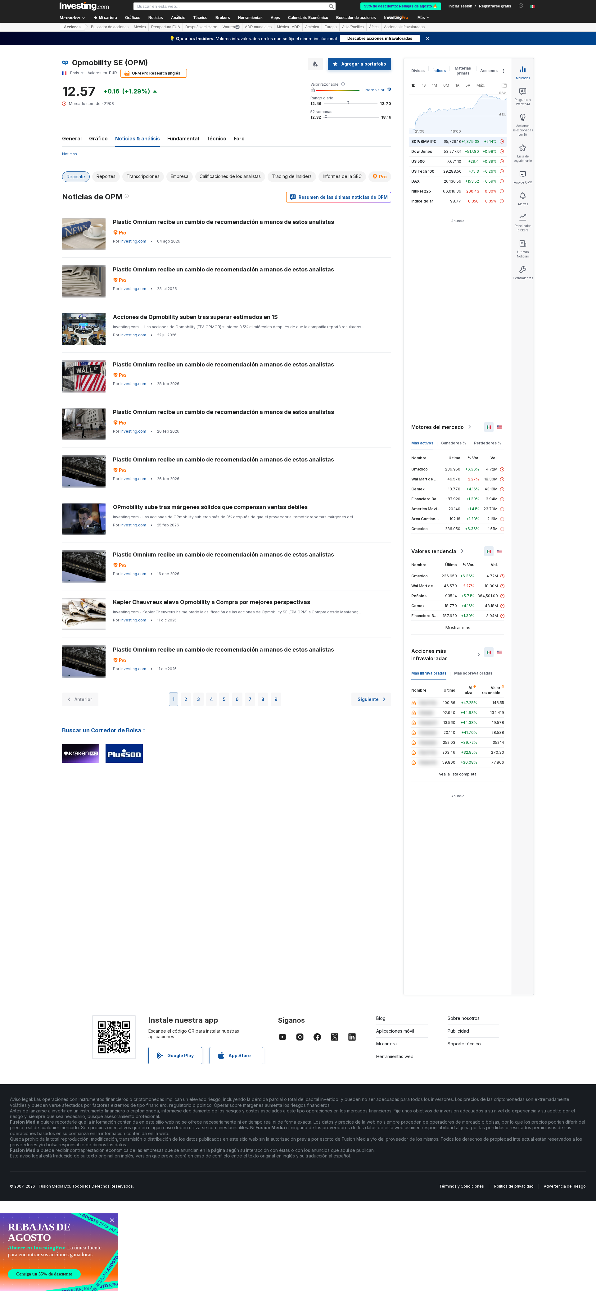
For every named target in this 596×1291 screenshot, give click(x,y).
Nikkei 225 (421, 191)
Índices (439, 70)
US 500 (418, 161)
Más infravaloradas (428, 673)
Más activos (422, 443)
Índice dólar (422, 201)
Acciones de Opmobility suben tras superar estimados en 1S (195, 317)
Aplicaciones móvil (395, 1031)
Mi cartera (386, 1043)
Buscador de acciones (356, 18)
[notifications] (521, 6)
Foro (239, 138)
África (374, 27)
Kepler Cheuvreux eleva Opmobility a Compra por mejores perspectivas (211, 602)
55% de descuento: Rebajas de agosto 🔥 (400, 6)
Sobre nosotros (464, 1018)
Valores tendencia (433, 551)
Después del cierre (201, 27)
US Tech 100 (422, 171)
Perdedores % (487, 443)
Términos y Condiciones (461, 1186)
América (312, 27)
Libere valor (373, 90)
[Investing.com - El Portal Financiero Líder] (84, 6)
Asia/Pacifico (353, 27)
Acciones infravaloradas (404, 27)
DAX (415, 181)
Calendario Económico (308, 18)
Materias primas (463, 70)
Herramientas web (394, 1056)
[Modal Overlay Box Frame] (59, 1252)
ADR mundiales (258, 27)
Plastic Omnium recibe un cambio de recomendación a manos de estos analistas (223, 222)
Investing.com (133, 241)
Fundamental (183, 138)
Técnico (216, 138)
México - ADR (288, 27)
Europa (330, 27)
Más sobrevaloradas (473, 673)
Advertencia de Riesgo (565, 1186)
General (72, 138)
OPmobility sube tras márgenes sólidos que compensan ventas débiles (210, 507)
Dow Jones (421, 151)
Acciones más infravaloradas (429, 654)
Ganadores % (453, 443)
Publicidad (458, 1031)
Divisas (418, 70)
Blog (381, 1018)
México (140, 27)
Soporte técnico (464, 1043)
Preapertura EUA (165, 27)
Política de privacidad (514, 1186)
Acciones (72, 27)
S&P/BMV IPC (423, 141)
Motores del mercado (437, 427)
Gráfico (98, 138)
